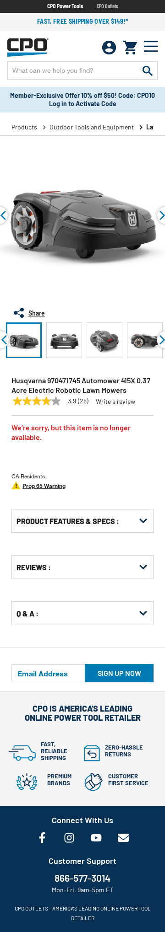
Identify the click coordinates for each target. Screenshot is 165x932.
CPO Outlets (107, 6)
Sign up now (119, 673)
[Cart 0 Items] (130, 47)
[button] (23, 340)
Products (24, 127)
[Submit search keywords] (147, 70)
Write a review (115, 401)
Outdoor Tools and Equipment (92, 127)
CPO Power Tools (65, 6)
